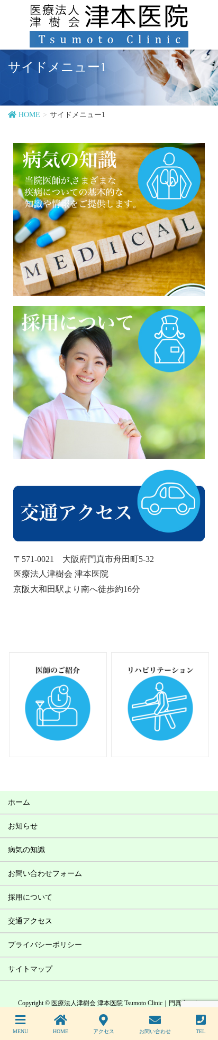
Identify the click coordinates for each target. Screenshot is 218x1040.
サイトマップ (30, 969)
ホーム (19, 802)
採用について (30, 897)
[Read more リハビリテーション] (99, 702)
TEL (200, 1031)
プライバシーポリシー (45, 945)
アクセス (103, 1031)
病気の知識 (26, 850)
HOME (60, 1031)
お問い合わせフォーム (45, 873)
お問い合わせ (155, 1031)
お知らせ (23, 826)
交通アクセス (30, 921)
